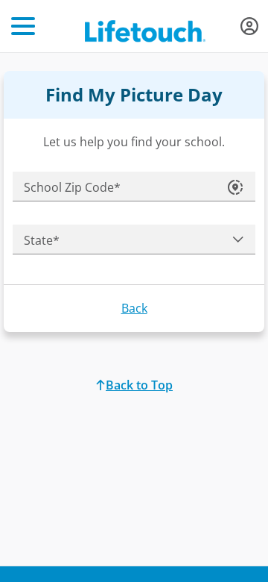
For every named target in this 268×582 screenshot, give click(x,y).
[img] (249, 26)
